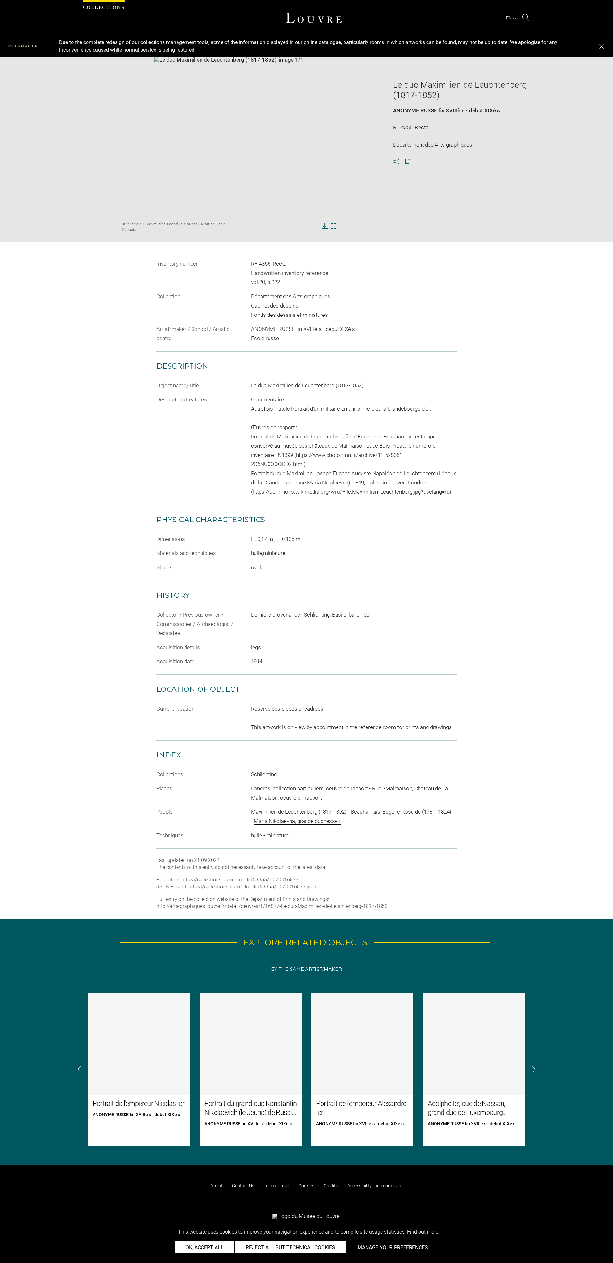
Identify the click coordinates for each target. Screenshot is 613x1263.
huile (256, 835)
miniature (277, 835)
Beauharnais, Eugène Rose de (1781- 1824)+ (403, 812)
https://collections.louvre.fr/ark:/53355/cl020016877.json (252, 887)
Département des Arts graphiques (290, 296)
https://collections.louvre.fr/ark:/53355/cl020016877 (240, 880)
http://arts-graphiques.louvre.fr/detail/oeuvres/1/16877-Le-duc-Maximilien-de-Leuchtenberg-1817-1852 (272, 906)
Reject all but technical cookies (290, 1247)
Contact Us (243, 1185)
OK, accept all (204, 1247)
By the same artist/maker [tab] (306, 969)
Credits (331, 1185)
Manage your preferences (393, 1247)
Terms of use (276, 1185)
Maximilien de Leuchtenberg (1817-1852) (299, 812)
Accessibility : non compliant (375, 1185)
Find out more (422, 1232)
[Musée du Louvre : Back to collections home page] (314, 18)
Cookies (306, 1185)
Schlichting (264, 774)
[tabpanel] (306, 1069)
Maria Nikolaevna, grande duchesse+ (297, 821)
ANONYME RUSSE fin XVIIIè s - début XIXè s (446, 110)
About (216, 1185)
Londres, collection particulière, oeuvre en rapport (309, 788)
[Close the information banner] (601, 46)
